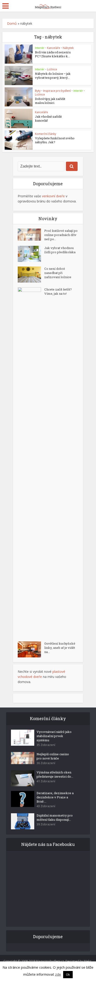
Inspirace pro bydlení (57, 91)
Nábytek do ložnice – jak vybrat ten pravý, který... (53, 76)
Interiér (40, 48)
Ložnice (52, 69)
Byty (38, 91)
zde (58, 974)
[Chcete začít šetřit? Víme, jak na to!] (31, 462)
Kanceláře (53, 48)
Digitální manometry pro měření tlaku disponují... (55, 817)
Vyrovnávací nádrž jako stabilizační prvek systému (54, 736)
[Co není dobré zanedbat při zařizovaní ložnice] (31, 275)
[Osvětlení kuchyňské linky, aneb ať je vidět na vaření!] (31, 649)
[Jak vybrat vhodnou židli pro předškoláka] (31, 254)
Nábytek (68, 48)
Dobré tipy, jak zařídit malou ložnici (50, 101)
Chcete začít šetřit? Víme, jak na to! (58, 291)
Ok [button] (68, 974)
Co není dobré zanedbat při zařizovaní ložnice (57, 273)
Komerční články (45, 134)
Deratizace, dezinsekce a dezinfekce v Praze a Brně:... (55, 797)
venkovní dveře (53, 196)
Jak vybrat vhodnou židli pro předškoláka (59, 250)
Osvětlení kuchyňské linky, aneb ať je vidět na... (59, 647)
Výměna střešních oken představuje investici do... (55, 774)
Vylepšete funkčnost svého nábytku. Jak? (55, 140)
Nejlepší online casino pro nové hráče (53, 756)
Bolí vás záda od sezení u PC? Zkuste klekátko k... (53, 54)
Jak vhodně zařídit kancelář (48, 118)
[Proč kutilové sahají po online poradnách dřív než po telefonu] (31, 235)
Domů (12, 23)
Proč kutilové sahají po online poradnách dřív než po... (61, 235)
